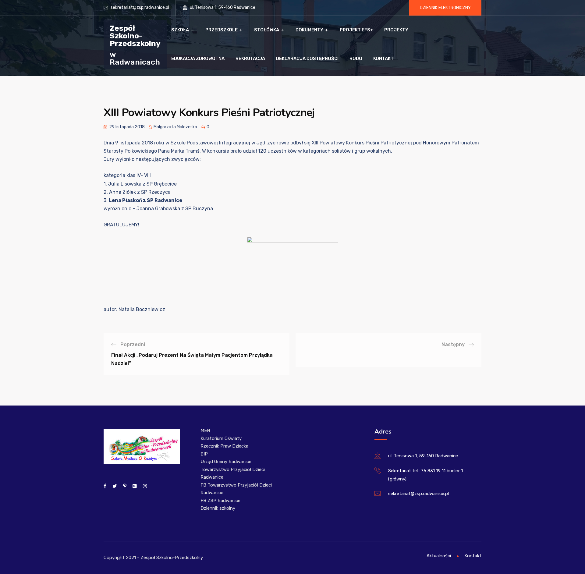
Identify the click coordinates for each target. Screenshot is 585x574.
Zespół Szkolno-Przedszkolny (135, 35)
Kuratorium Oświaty (221, 438)
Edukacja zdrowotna (198, 58)
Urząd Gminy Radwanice (225, 461)
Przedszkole (221, 30)
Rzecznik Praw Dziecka (224, 446)
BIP (204, 454)
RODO (355, 58)
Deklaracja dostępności (307, 58)
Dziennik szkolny (217, 508)
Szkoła (180, 30)
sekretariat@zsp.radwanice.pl (140, 7)
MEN (205, 430)
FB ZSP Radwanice (220, 500)
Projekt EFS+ (356, 30)
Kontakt (383, 58)
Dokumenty (309, 30)
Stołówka (266, 30)
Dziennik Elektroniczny (445, 7)
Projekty (396, 30)
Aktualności (439, 555)
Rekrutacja (250, 58)
